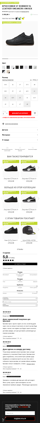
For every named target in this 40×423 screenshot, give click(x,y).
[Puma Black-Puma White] (8, 67)
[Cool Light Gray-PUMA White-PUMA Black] (35, 67)
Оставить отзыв (20, 264)
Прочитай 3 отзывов (13, 11)
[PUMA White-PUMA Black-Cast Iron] (12, 67)
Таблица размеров (7, 80)
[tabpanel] (20, 39)
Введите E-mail (10, 413)
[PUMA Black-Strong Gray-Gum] (21, 67)
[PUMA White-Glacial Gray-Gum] (26, 67)
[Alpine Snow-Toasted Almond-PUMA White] (8, 71)
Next (38, 167)
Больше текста (31, 364)
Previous (1, 167)
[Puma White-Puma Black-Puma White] (3, 67)
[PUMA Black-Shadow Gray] (17, 67)
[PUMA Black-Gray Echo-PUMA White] (30, 67)
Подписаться (20, 418)
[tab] (20, 129)
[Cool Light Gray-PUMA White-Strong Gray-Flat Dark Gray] (3, 71)
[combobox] (20, 298)
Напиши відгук (25, 11)
